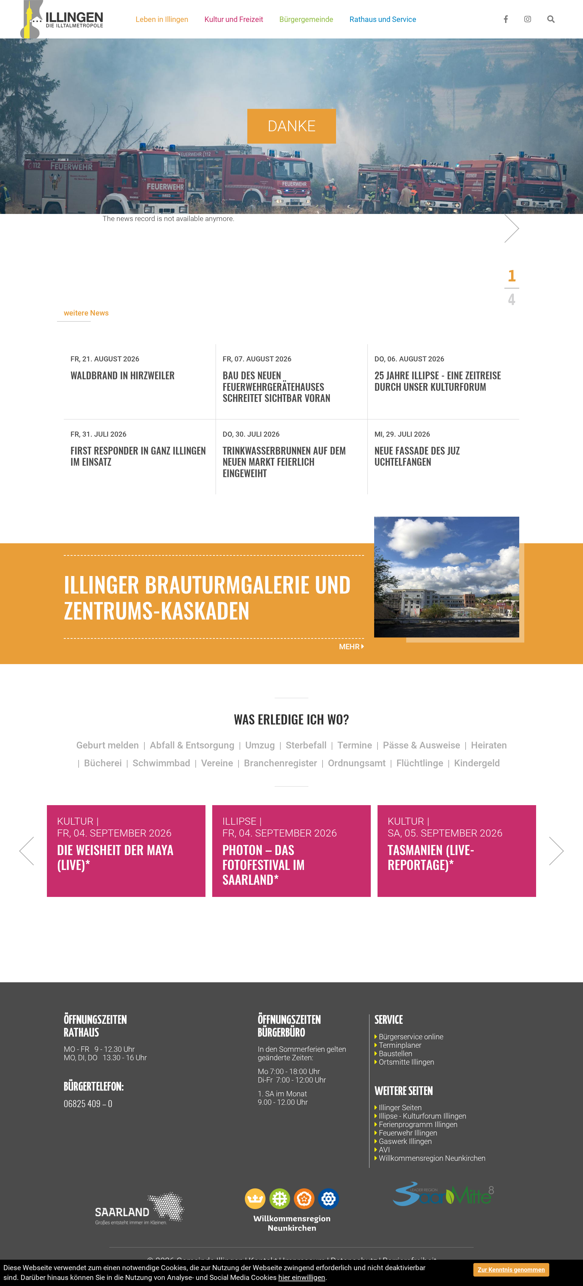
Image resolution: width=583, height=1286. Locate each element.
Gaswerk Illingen (405, 1141)
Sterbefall (306, 745)
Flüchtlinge (419, 763)
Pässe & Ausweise (421, 745)
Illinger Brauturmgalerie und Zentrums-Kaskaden (207, 597)
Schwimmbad (161, 763)
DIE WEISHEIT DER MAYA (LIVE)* (115, 857)
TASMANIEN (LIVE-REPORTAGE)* (431, 857)
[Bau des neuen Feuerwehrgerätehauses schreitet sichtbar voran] (505, 228)
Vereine (217, 763)
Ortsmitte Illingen (406, 1062)
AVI (384, 1150)
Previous (33, 851)
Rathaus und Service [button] (383, 19)
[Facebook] (506, 19)
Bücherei (103, 763)
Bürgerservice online (411, 1037)
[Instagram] (527, 19)
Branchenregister (280, 763)
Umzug (260, 745)
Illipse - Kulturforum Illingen (422, 1116)
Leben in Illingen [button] (162, 19)
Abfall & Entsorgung (192, 745)
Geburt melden (107, 745)
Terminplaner (400, 1045)
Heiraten (489, 745)
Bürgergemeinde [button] (306, 19)
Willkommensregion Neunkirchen (432, 1158)
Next (549, 851)
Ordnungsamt (357, 763)
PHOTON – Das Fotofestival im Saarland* (263, 864)
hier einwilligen (301, 1278)
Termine (354, 745)
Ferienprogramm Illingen (418, 1124)
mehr (350, 646)
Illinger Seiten (400, 1107)
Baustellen (395, 1053)
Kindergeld (477, 763)
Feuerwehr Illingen (408, 1133)
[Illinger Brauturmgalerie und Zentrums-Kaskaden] (446, 576)
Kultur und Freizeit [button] (233, 19)
